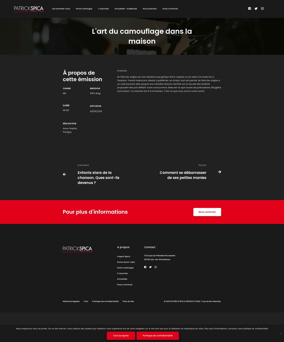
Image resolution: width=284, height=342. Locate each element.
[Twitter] (256, 8)
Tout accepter (121, 335)
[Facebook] (249, 8)
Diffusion (95, 106)
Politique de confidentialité (158, 335)
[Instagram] (262, 8)
